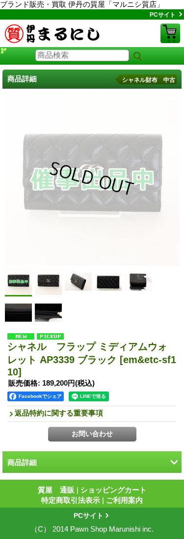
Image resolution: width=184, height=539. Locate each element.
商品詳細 (22, 462)
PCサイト (163, 14)
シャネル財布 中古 (148, 79)
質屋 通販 (56, 490)
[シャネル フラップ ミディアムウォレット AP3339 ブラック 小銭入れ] (48, 312)
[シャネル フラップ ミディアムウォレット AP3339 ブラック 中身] (138, 281)
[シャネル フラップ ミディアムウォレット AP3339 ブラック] (48, 281)
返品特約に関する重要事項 (59, 413)
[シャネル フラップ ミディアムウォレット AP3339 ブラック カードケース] (18, 312)
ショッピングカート (170, 33)
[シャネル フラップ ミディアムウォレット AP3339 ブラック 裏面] (108, 281)
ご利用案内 (124, 500)
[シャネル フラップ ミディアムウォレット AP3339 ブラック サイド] (78, 281)
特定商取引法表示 (70, 500)
